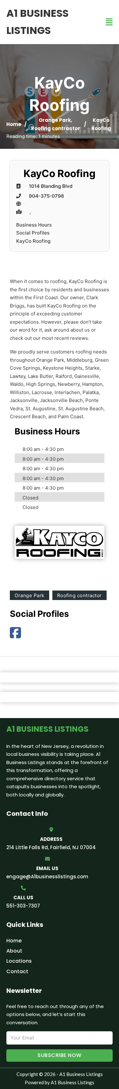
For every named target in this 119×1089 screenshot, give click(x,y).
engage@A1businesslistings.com (47, 876)
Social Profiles (33, 233)
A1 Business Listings (37, 21)
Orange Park (55, 120)
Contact (17, 971)
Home (13, 124)
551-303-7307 (23, 905)
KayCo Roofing (33, 241)
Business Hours (34, 225)
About (14, 950)
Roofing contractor (55, 128)
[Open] (109, 22)
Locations (19, 961)
